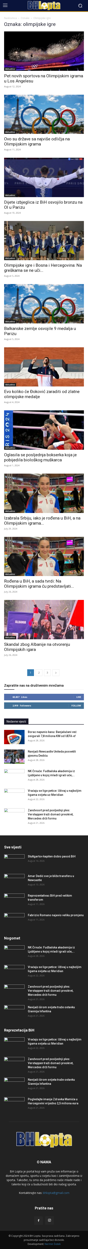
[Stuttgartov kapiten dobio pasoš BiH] (14, 861)
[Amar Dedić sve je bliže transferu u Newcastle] (14, 881)
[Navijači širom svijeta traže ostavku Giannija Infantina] (14, 1012)
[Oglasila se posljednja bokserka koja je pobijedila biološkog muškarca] (44, 430)
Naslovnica (10, 18)
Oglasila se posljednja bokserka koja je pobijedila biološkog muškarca (40, 457)
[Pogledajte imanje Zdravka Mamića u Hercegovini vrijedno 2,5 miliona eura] (14, 1104)
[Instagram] (49, 1220)
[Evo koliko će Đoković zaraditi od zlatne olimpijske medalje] (44, 367)
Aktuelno (10, 69)
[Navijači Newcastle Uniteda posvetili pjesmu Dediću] (14, 756)
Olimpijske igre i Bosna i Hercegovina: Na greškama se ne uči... (43, 268)
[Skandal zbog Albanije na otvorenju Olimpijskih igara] (44, 619)
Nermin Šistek (53, 1244)
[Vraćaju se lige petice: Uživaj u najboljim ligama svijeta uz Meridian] (14, 796)
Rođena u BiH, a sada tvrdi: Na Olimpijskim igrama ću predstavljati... (39, 584)
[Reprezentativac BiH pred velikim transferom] (14, 901)
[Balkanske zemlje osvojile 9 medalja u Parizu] (44, 303)
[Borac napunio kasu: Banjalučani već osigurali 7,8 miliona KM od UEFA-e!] (14, 737)
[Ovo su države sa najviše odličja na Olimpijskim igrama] (44, 114)
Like (78, 696)
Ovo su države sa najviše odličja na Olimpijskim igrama (37, 142)
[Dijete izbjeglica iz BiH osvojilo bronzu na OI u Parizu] (44, 177)
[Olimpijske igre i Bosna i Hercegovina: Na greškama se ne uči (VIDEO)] (44, 240)
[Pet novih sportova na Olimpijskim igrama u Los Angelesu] (44, 51)
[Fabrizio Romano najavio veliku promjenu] (14, 920)
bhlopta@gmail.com (56, 1193)
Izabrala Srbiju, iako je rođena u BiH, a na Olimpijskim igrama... (42, 521)
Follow (76, 705)
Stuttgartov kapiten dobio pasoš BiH (52, 856)
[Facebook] (38, 1221)
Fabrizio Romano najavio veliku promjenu (56, 915)
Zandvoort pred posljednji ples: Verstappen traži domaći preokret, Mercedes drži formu (50, 814)
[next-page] (55, 672)
